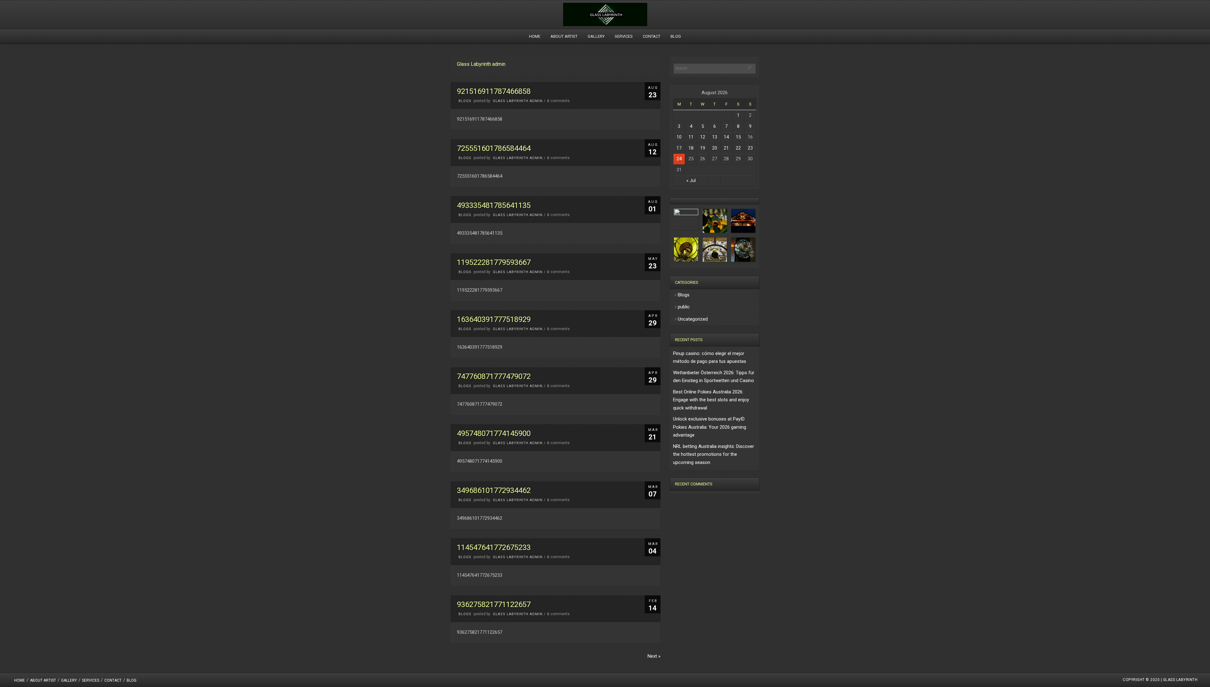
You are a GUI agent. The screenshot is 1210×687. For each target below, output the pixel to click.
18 (691, 148)
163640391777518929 (494, 319)
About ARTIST (564, 36)
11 (691, 137)
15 (738, 137)
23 (750, 148)
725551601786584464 (494, 148)
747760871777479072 (494, 376)
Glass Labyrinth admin (518, 101)
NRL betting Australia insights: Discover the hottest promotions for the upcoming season (713, 454)
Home (534, 36)
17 (679, 148)
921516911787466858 (494, 91)
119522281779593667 (494, 262)
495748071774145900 (494, 433)
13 (714, 137)
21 (726, 148)
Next (654, 656)
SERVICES (624, 36)
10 (679, 137)
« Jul (691, 180)
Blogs (464, 101)
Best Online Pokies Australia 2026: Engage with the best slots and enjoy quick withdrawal (711, 400)
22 (738, 148)
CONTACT (651, 36)
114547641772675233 (494, 547)
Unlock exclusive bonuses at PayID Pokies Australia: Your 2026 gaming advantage (709, 427)
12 (702, 137)
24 (679, 159)
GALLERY (596, 36)
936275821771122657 (494, 604)
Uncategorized (693, 319)
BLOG (676, 36)
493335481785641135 (494, 205)
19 (702, 148)
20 (714, 148)
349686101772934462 (494, 490)
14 (726, 137)
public (684, 307)
